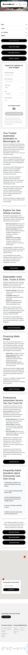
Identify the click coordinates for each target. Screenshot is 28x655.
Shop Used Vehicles (14, 537)
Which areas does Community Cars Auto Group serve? (13, 512)
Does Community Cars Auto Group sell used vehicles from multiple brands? (12, 499)
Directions (22, 630)
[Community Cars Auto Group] (8, 4)
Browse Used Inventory (14, 327)
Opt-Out (25, 648)
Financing (17, 625)
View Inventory (14, 268)
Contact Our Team (14, 542)
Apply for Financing (14, 389)
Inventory (4, 625)
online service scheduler (12, 434)
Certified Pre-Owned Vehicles (4, 635)
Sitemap (14, 648)
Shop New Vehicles (14, 532)
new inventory (8, 247)
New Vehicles (4, 628)
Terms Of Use (11, 648)
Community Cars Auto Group (3, 648)
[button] (24, 557)
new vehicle (14, 215)
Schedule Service (14, 461)
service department (8, 411)
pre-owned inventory (13, 312)
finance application (11, 355)
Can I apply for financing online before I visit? (13, 491)
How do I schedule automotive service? (13, 506)
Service (10, 625)
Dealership (23, 625)
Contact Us (7, 616)
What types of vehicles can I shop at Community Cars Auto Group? (12, 484)
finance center (20, 368)
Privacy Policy (7, 648)
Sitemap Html (18, 648)
